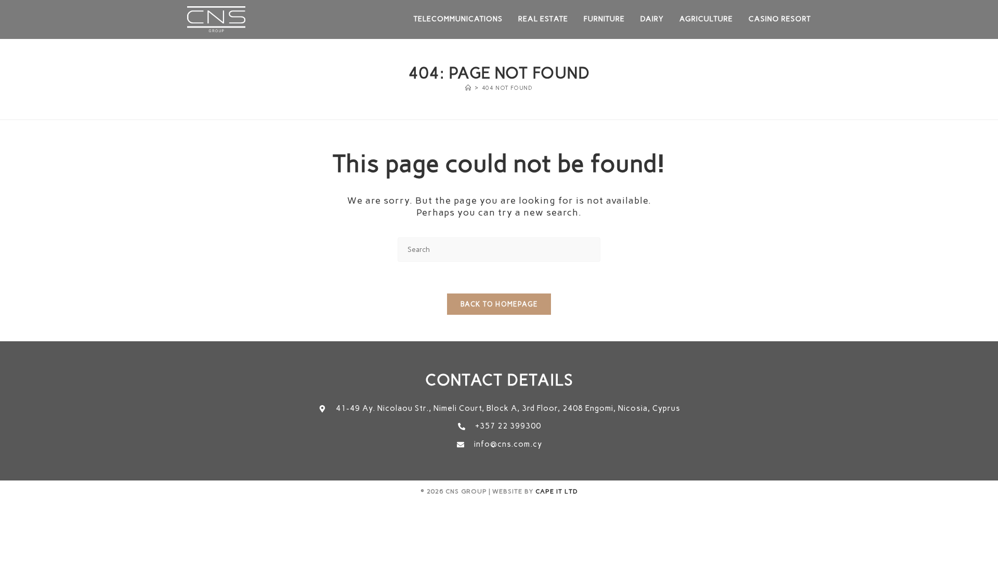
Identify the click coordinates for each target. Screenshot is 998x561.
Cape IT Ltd (556, 491)
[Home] (468, 88)
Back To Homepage (499, 304)
